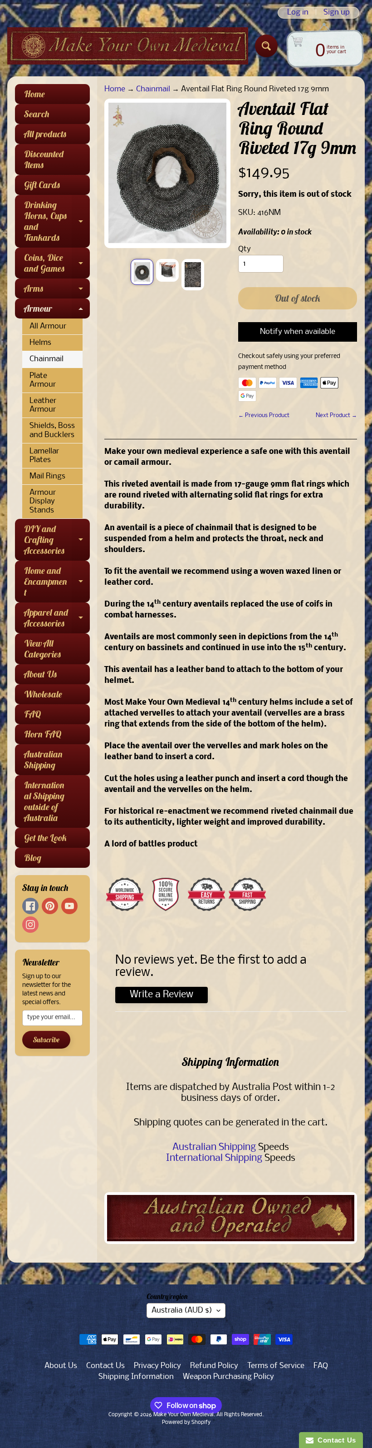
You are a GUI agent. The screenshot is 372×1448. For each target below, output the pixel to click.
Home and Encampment (57, 581)
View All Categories (42, 648)
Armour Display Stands (42, 501)
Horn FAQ (42, 734)
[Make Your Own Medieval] (127, 46)
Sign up (336, 12)
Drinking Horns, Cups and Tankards (57, 221)
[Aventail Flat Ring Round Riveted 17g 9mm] (142, 272)
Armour (57, 310)
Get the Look (45, 837)
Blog (32, 857)
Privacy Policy (157, 1366)
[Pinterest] (50, 906)
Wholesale (43, 694)
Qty (244, 249)
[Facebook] (30, 906)
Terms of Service (275, 1366)
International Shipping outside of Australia (44, 801)
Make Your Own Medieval (183, 1415)
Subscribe (46, 1039)
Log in (297, 12)
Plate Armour (42, 380)
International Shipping (214, 1158)
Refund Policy (214, 1366)
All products (45, 133)
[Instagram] (30, 924)
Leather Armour (42, 405)
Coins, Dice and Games (57, 263)
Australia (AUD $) (182, 1310)
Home (34, 94)
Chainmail (46, 359)
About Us (40, 674)
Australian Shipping (43, 759)
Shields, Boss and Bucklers (52, 430)
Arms (57, 291)
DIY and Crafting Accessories (57, 539)
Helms (40, 342)
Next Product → (336, 415)
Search (36, 113)
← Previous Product (263, 415)
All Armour (47, 326)
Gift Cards (42, 184)
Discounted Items (44, 159)
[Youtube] (69, 906)
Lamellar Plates (44, 455)
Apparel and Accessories (57, 618)
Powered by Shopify (186, 1422)
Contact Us (105, 1366)
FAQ (32, 714)
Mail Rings (47, 476)
